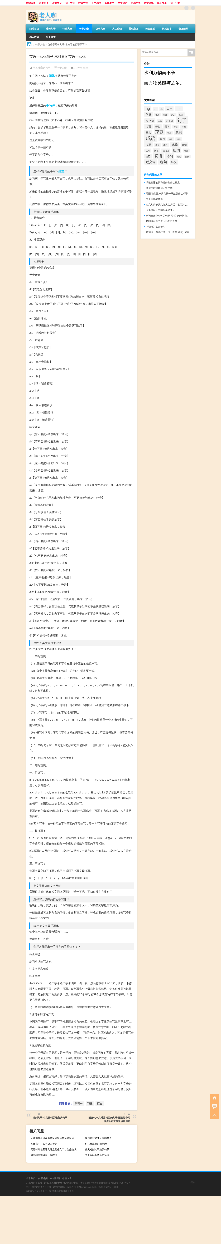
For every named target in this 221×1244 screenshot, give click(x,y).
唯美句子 (44, 2)
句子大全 (70, 2)
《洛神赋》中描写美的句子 (160, 210)
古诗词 (169, 121)
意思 (178, 132)
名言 (148, 126)
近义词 (151, 162)
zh (161, 109)
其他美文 (109, 2)
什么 (178, 109)
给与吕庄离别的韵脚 (96, 1143)
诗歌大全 (57, 2)
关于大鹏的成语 (154, 199)
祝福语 (166, 150)
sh (155, 109)
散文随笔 (149, 2)
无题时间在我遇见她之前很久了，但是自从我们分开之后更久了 (56, 1149)
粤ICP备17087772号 (120, 1182)
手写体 (50, 105)
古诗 (160, 121)
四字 (167, 126)
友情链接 (43, 1178)
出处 (165, 114)
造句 (163, 161)
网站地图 (106, 1182)
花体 (52, 75)
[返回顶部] (214, 1115)
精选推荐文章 (94, 1182)
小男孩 (192, 1182)
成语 (151, 137)
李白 (165, 144)
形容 (159, 132)
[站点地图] (186, 8)
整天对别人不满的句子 (97, 1149)
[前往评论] (214, 1106)
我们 (162, 139)
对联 (175, 126)
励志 (181, 114)
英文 (61, 171)
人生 (169, 109)
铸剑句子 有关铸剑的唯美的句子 (50, 1117)
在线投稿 (55, 1178)
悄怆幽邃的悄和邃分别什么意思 (163, 182)
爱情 (184, 144)
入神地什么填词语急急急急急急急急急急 (52, 1138)
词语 (158, 155)
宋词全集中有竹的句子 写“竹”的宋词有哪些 (169, 215)
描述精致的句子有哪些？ (98, 1138)
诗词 (179, 156)
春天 (157, 145)
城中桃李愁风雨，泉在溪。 (45, 1155)
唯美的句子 (44, 67)
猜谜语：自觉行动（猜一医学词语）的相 (167, 232)
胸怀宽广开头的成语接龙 (44, 1143)
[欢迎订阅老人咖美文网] (193, 8)
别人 (173, 114)
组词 (176, 149)
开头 (148, 132)
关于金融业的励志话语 (97, 1155)
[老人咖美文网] (44, 11)
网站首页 (31, 2)
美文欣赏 (122, 2)
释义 (174, 162)
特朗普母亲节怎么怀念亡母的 (161, 221)
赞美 (187, 156)
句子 (182, 119)
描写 (148, 144)
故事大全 (83, 2)
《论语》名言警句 (155, 226)
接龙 (179, 139)
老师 (186, 150)
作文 (157, 114)
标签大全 (67, 1178)
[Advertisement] (103, 1220)
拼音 (171, 139)
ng (148, 108)
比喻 (175, 144)
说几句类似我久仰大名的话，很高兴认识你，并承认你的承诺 (169, 204)
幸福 (184, 126)
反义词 (150, 121)
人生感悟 (96, 2)
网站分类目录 (80, 1182)
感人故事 (162, 2)
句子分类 (175, 2)
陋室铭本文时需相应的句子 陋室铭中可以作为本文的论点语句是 (109, 1119)
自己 (148, 156)
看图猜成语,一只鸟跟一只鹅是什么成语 (167, 193)
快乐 (169, 132)
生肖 (148, 150)
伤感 (148, 114)
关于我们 (31, 1178)
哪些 (157, 126)
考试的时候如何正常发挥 (159, 188)
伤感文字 (136, 2)
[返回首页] (214, 1098)
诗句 (169, 156)
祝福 (156, 150)
